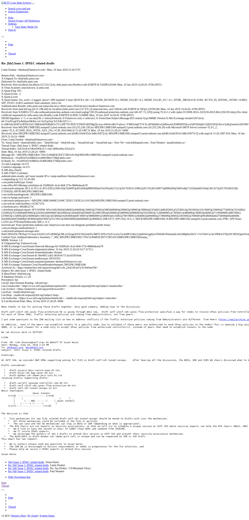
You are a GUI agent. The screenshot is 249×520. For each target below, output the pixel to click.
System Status (47, 515)
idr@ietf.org (15, 347)
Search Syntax (16, 20)
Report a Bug (18, 515)
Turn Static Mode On (26, 26)
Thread (12, 53)
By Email (33, 515)
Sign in (12, 29)
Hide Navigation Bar (19, 477)
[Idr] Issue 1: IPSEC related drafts (26, 462)
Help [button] (10, 17)
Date (10, 44)
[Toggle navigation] (33, 3)
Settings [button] (12, 23)
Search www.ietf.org (19, 8)
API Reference (32, 20)
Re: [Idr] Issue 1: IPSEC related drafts (28, 465)
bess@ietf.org (34, 347)
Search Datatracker (18, 11)
